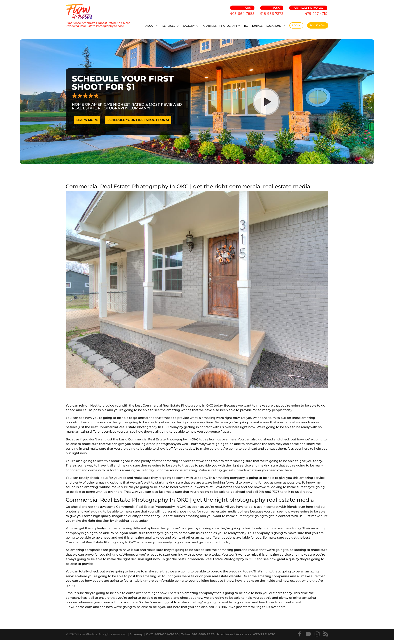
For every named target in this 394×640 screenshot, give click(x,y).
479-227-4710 (309, 11)
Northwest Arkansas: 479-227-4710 (246, 634)
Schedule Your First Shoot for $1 (138, 120)
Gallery (189, 25)
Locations (273, 25)
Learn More (87, 120)
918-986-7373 (271, 11)
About (150, 25)
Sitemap (136, 634)
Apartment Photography (221, 25)
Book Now (317, 25)
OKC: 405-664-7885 (162, 634)
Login (296, 25)
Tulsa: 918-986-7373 (198, 634)
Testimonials (253, 25)
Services (169, 25)
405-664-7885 (242, 11)
